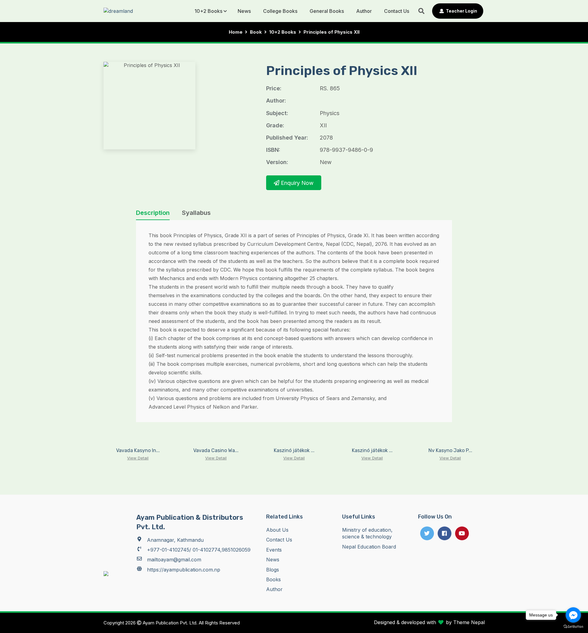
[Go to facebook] (573, 615)
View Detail (138, 457)
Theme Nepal (469, 622)
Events (274, 550)
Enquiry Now (296, 183)
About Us (277, 530)
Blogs (272, 570)
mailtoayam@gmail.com (174, 559)
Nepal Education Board (369, 547)
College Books (280, 11)
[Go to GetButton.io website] (573, 627)
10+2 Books (208, 11)
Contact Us (396, 11)
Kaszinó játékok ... (294, 450)
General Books (327, 11)
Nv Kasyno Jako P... (450, 450)
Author (364, 11)
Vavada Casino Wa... (216, 450)
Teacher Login (461, 10)
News (244, 11)
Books (273, 579)
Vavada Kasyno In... (138, 450)
